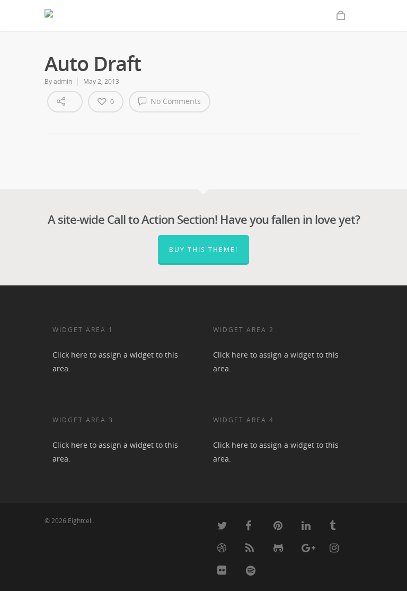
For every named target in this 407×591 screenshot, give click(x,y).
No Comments (174, 101)
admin (63, 81)
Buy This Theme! (203, 249)
